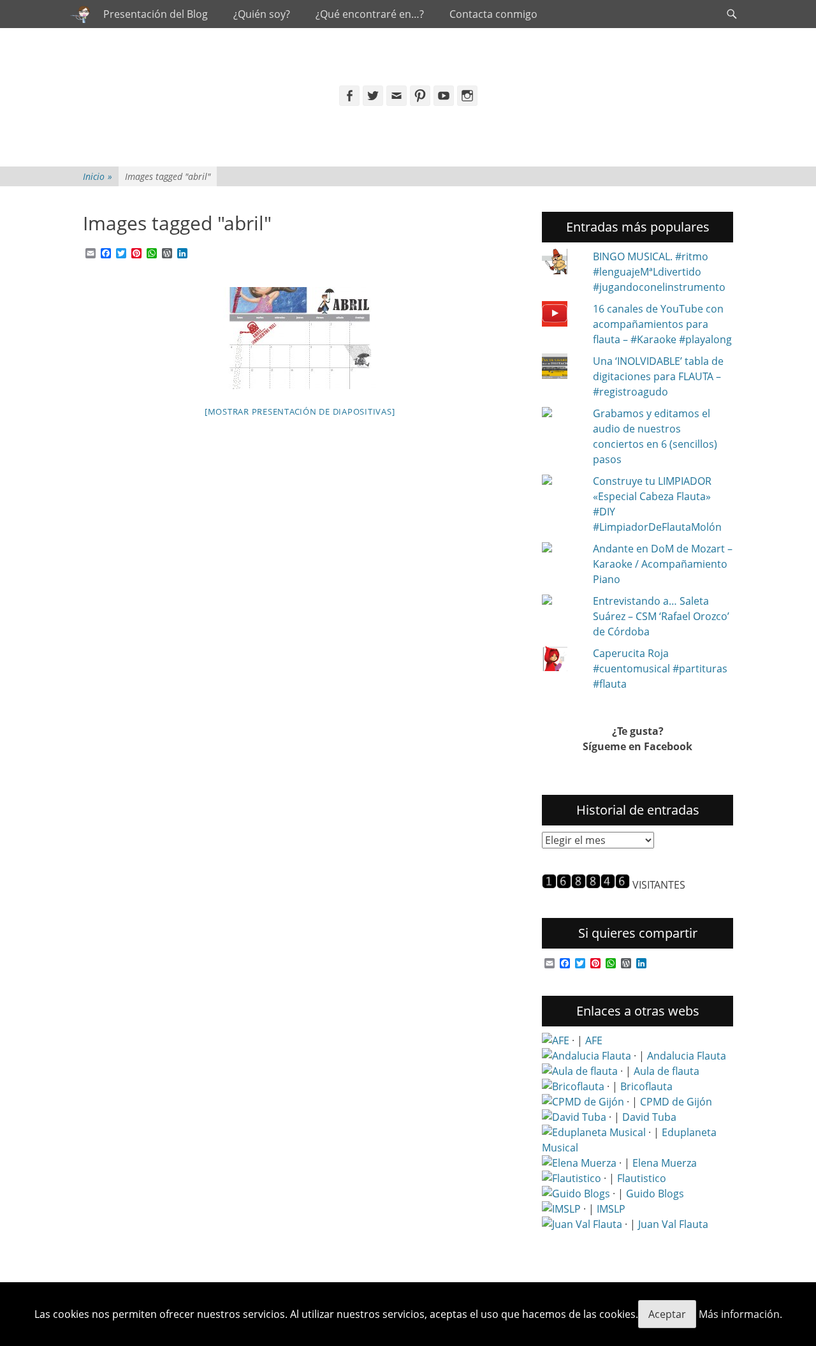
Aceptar (667, 1314)
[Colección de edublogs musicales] (594, 1132)
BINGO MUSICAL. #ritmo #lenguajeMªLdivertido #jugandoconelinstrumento (659, 271)
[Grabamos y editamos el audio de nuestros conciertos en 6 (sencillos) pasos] (562, 413)
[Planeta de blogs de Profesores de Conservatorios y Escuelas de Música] (576, 1194)
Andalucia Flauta (686, 1056)
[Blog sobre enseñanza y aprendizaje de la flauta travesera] (579, 1163)
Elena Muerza (664, 1163)
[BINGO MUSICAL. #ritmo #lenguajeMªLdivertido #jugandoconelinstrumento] (562, 263)
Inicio (97, 176)
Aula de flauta (666, 1071)
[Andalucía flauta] (586, 1056)
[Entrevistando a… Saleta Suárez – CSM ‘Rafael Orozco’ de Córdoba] (562, 601)
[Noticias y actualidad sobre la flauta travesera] (580, 1071)
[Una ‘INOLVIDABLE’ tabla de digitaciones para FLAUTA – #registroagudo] (562, 368)
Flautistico (641, 1178)
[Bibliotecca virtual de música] (561, 1209)
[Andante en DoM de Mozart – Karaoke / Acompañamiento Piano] (562, 548)
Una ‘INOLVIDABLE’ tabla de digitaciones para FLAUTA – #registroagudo (658, 376)
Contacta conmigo (493, 14)
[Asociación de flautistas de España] (555, 1040)
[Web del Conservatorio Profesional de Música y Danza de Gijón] (583, 1102)
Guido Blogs (655, 1194)
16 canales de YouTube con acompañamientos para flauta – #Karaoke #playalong (662, 324)
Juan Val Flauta (673, 1224)
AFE (593, 1040)
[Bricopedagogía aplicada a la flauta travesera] (573, 1086)
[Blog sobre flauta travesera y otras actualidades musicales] (582, 1224)
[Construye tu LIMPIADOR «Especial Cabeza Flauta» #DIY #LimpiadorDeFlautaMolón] (562, 481)
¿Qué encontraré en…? (370, 14)
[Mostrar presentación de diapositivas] (300, 411)
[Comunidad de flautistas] (571, 1178)
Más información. (740, 1314)
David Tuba (649, 1117)
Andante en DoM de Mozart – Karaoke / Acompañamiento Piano (662, 564)
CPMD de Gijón (676, 1102)
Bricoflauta (646, 1086)
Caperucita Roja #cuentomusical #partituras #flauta (660, 668)
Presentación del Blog (155, 14)
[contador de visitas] (586, 885)
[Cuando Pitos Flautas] (80, 14)
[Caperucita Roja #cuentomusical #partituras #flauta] (562, 660)
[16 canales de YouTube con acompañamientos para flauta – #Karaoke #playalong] (562, 315)
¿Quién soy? (261, 14)
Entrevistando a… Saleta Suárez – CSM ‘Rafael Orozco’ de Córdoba (661, 616)
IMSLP (611, 1209)
